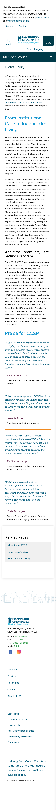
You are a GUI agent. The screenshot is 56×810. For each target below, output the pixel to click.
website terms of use (18, 21)
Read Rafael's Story (18, 552)
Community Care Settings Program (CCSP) (26, 102)
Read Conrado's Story (19, 558)
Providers (12, 676)
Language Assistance (18, 719)
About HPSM (14, 696)
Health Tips (13, 683)
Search (8, 44)
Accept (9, 26)
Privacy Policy (14, 725)
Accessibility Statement (19, 736)
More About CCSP (17, 545)
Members (12, 670)
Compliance (13, 742)
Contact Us (13, 714)
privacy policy (42, 17)
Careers (11, 690)
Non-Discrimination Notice (20, 731)
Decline (23, 26)
